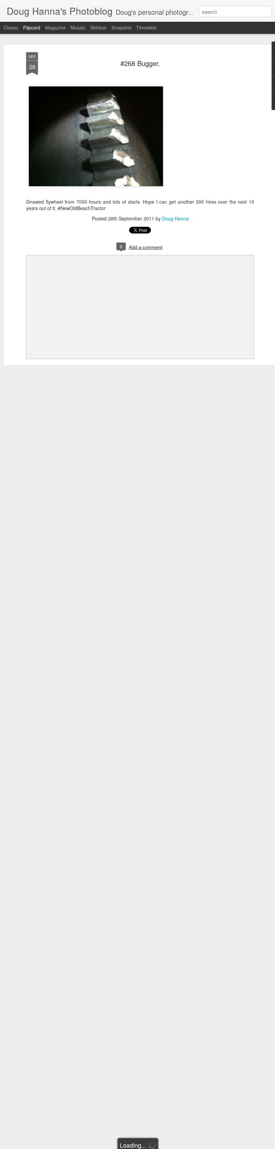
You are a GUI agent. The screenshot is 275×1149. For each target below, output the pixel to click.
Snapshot (121, 27)
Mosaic (78, 27)
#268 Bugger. (140, 63)
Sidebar (98, 27)
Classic (10, 27)
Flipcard (31, 27)
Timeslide (146, 27)
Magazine (55, 27)
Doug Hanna (175, 218)
